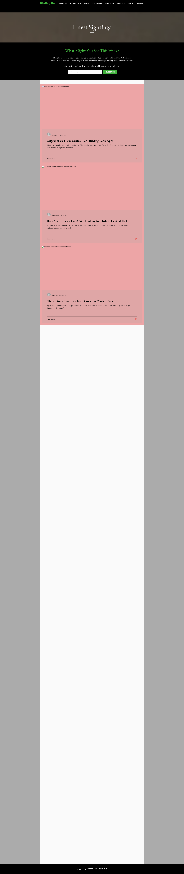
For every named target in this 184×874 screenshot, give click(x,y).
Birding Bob (48, 3)
